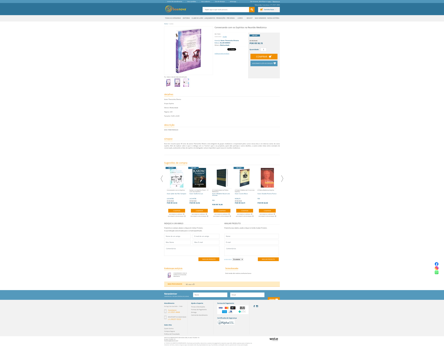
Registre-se (276, 1)
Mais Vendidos (260, 18)
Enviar (272, 299)
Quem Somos (169, 328)
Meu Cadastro (205, 1)
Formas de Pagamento (199, 309)
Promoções (220, 18)
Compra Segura (169, 331)
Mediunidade (224, 45)
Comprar (261, 56)
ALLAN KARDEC (225, 43)
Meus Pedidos (191, 1)
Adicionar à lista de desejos (262, 63)
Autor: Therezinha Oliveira (230, 40)
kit (187, 284)
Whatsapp (233, 1)
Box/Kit (250, 18)
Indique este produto (222, 53)
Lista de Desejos (220, 1)
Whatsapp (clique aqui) (177, 317)
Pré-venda (231, 18)
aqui (269, 1)
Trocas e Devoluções (198, 307)
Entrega (193, 312)
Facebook (254, 306)
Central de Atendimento (174, 1)
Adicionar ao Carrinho (175, 214)
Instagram (257, 306)
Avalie (225, 37)
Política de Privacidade (172, 334)
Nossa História (273, 18)
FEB (221, 197)
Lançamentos (209, 18)
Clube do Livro (197, 18)
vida (189, 284)
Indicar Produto (209, 259)
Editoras (186, 18)
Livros (240, 18)
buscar (252, 9)
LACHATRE (176, 196)
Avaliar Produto (268, 259)
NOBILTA (244, 196)
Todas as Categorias (173, 18)
